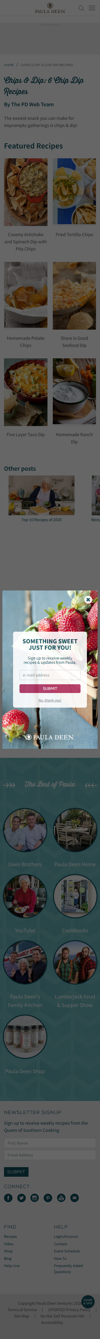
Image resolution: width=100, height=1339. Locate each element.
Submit (50, 688)
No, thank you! (50, 700)
